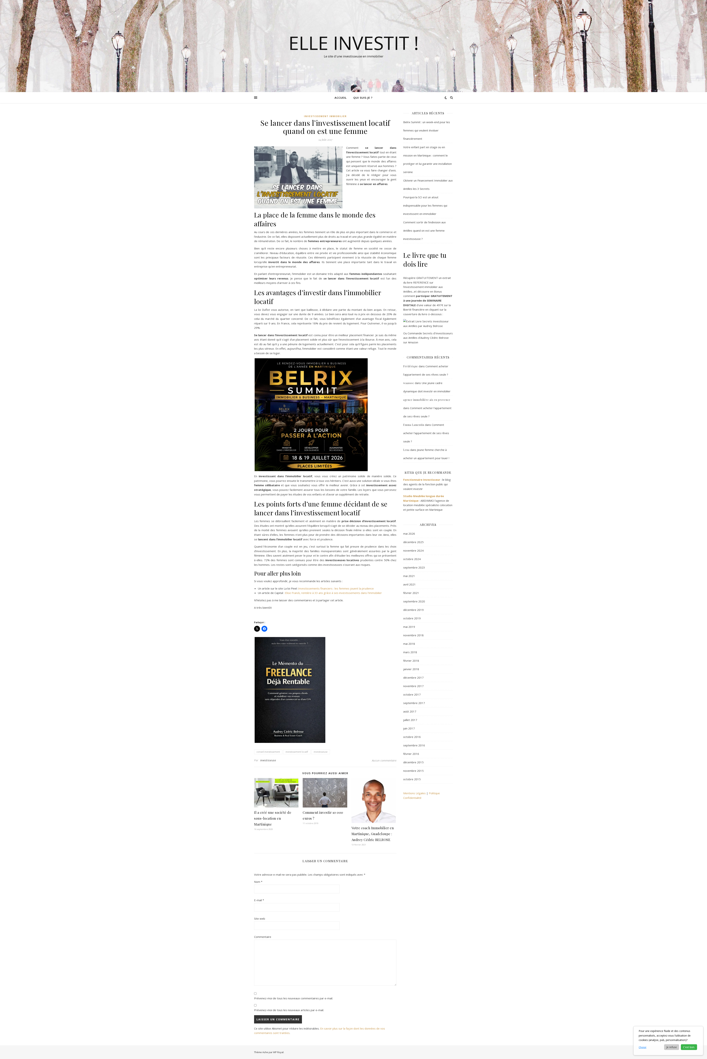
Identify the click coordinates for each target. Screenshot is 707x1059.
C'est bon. (689, 1047)
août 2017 (409, 711)
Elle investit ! (354, 43)
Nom (258, 882)
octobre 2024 (412, 559)
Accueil (341, 97)
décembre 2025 (413, 542)
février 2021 (411, 593)
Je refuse (671, 1047)
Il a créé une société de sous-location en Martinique (272, 818)
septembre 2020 (414, 601)
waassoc (408, 383)
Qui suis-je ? (362, 97)
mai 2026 (409, 533)
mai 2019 (409, 627)
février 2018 (411, 660)
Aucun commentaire (384, 760)
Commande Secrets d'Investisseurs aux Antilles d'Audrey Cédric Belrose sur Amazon (428, 337)
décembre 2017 (413, 677)
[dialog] (668, 1040)
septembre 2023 (414, 567)
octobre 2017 (412, 694)
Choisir (642, 1047)
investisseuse (321, 751)
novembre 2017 (413, 686)
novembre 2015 (413, 771)
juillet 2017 (410, 720)
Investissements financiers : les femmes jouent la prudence (336, 588)
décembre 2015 (413, 762)
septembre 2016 (414, 745)
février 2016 (411, 754)
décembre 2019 (413, 610)
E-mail (259, 900)
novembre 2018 (413, 635)
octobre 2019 (412, 618)
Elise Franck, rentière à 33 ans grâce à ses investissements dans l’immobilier (333, 593)
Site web (259, 918)
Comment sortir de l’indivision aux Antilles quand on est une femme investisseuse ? (424, 230)
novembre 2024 (413, 550)
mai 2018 (409, 643)
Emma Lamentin (413, 425)
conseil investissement (268, 751)
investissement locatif (297, 751)
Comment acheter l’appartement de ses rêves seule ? (426, 433)
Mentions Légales (414, 793)
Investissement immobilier (325, 116)
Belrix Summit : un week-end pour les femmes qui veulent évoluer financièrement (426, 130)
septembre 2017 (414, 703)
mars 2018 (410, 652)
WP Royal (278, 1052)
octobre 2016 (412, 737)
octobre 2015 (412, 779)
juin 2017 (409, 728)
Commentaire (262, 937)
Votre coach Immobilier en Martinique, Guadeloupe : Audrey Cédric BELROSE (372, 834)
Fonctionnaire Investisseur (421, 479)
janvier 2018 (411, 669)
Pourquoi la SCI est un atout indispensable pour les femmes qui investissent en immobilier (425, 205)
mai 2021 (409, 576)
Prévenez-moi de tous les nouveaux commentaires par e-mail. (293, 998)
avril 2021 (409, 584)
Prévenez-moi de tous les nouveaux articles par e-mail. (289, 1010)
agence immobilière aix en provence (426, 400)
